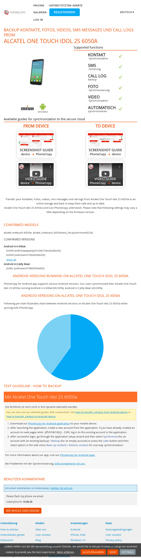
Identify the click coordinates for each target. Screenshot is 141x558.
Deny (113, 552)
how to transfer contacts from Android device (101, 412)
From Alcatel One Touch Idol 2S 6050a (36, 145)
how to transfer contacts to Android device (31, 416)
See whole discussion (22, 511)
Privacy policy (114, 540)
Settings (127, 552)
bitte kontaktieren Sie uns (70, 463)
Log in (38, 19)
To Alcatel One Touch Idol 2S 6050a (105, 145)
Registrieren (64, 12)
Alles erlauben (93, 552)
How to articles (9, 529)
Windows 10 (77, 540)
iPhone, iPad (77, 534)
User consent (113, 534)
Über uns (40, 529)
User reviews (43, 534)
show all (11, 259)
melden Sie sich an (61, 488)
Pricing (38, 5)
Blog (38, 540)
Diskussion (6, 540)
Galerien (40, 12)
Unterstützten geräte (66, 5)
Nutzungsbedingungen (119, 529)
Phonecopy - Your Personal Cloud (15, 12)
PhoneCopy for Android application (49, 423)
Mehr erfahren (65, 552)
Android (75, 529)
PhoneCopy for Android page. (77, 455)
